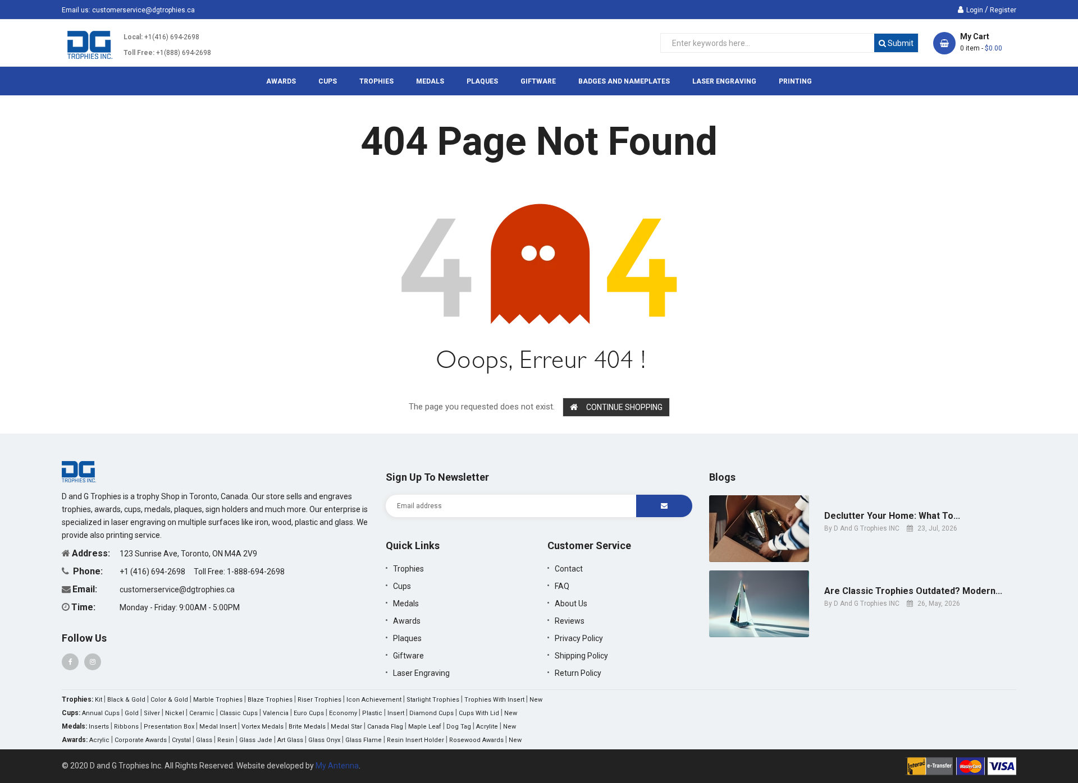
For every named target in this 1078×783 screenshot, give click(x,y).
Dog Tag (458, 726)
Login (974, 10)
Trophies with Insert (494, 699)
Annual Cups (101, 713)
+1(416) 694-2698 (171, 37)
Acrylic (99, 740)
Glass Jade (255, 740)
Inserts (99, 726)
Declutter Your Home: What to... (892, 516)
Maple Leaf (424, 726)
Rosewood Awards (476, 740)
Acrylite (487, 726)
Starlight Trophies (432, 699)
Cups (402, 586)
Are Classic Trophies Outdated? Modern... (913, 591)
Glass (204, 740)
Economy (343, 713)
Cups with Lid (479, 713)
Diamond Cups (431, 713)
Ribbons (126, 726)
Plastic (372, 713)
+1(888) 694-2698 (183, 53)
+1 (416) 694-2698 (153, 571)
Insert (395, 713)
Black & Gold (126, 699)
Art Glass (290, 740)
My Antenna (337, 765)
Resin (225, 740)
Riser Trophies (319, 699)
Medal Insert (217, 726)
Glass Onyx (324, 740)
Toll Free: (139, 53)
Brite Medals (307, 726)
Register (1003, 10)
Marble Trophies (218, 699)
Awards (407, 620)
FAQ (562, 586)
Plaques (407, 638)
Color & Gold (169, 699)
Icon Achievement (373, 699)
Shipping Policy (581, 655)
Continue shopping (624, 407)
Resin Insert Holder (415, 740)
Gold (132, 713)
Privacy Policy (579, 638)
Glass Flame (363, 740)
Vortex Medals (262, 726)
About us (571, 603)
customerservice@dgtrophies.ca (143, 10)
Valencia (276, 713)
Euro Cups (309, 713)
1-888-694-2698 (256, 571)
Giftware (408, 655)
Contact (569, 568)
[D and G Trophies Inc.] (79, 471)
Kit (98, 699)
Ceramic (201, 713)
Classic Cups (239, 713)
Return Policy (578, 673)
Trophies (408, 568)
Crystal (181, 740)
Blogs (722, 477)
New (535, 699)
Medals (406, 603)
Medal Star (346, 726)
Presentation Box (169, 726)
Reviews (569, 620)
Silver (152, 713)
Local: (133, 37)
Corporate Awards (141, 740)
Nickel (174, 713)
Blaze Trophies (270, 699)
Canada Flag (385, 726)
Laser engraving (421, 673)
